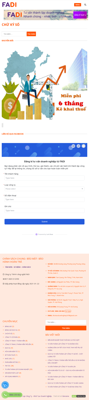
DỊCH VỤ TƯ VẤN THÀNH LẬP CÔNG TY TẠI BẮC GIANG (65, 383)
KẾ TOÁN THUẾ (10, 355)
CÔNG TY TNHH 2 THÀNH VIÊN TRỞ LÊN (18, 344)
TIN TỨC (7, 366)
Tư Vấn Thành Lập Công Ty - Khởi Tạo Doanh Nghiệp (31, 396)
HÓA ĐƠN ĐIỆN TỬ (11, 351)
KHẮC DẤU (8, 359)
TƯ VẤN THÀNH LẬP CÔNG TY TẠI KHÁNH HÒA (63, 344)
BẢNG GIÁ (8, 326)
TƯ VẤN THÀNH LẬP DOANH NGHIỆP (17, 369)
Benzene (65, 396)
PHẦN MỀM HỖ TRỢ (11, 362)
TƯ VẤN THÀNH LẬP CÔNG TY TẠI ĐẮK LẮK (62, 367)
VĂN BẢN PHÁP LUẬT (12, 373)
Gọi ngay (68, 311)
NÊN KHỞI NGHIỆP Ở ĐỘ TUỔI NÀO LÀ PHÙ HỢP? (63, 340)
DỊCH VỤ (8, 348)
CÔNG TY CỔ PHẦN (11, 337)
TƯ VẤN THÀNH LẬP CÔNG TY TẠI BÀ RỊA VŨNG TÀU (65, 387)
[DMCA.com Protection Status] (78, 397)
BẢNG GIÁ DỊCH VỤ (11, 330)
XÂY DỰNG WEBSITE (11, 377)
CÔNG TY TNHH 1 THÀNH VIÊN (15, 341)
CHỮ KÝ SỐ (8, 334)
